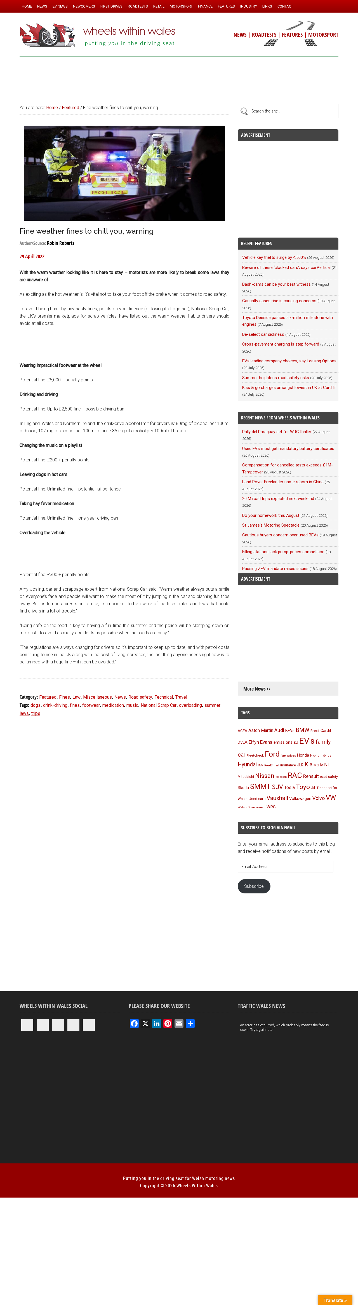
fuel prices (288, 755)
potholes (281, 777)
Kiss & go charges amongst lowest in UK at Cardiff (289, 387)
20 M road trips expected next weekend (278, 498)
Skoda (243, 787)
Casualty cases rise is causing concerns (279, 300)
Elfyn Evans (260, 742)
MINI (324, 764)
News (120, 697)
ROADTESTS (264, 34)
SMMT (260, 787)
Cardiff (327, 730)
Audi (279, 730)
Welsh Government (251, 807)
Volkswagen (300, 798)
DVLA (243, 742)
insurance (288, 765)
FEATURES (292, 34)
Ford (272, 754)
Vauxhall (277, 798)
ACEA (242, 731)
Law (76, 697)
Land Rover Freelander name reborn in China (283, 481)
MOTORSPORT (323, 34)
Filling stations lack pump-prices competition (283, 551)
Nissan (264, 775)
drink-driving (55, 705)
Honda (303, 755)
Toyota (305, 786)
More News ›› (256, 688)
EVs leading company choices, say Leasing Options (289, 360)
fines (75, 705)
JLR (300, 765)
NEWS (240, 34)
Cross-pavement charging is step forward (280, 344)
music (132, 705)
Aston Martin (260, 730)
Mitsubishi (246, 777)
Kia (308, 764)
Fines (64, 697)
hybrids (326, 755)
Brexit (314, 731)
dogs (35, 705)
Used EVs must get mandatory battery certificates (288, 448)
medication (113, 705)
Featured (47, 697)
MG (316, 765)
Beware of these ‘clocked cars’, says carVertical (286, 267)
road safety (329, 777)
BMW (302, 730)
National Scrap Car (158, 705)
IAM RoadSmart (268, 765)
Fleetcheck (255, 755)
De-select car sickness (263, 334)
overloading (190, 705)
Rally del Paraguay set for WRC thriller (276, 431)
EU (296, 742)
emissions (283, 742)
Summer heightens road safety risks (275, 377)
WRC (271, 806)
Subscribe (254, 886)
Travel (181, 697)
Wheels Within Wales (98, 36)
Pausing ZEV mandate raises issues (275, 568)
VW (331, 798)
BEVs (290, 730)
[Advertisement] (179, 78)
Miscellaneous (97, 697)
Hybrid (314, 755)
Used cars (257, 798)
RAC (295, 775)
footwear (91, 705)
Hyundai (247, 764)
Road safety (140, 697)
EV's (307, 741)
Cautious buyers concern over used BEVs (280, 535)
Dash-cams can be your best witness (276, 284)
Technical (164, 697)
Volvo (318, 798)
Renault (311, 776)
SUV (277, 786)
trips (35, 713)
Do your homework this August (270, 515)
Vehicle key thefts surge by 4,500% (274, 257)
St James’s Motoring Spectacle (271, 525)
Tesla (289, 787)
